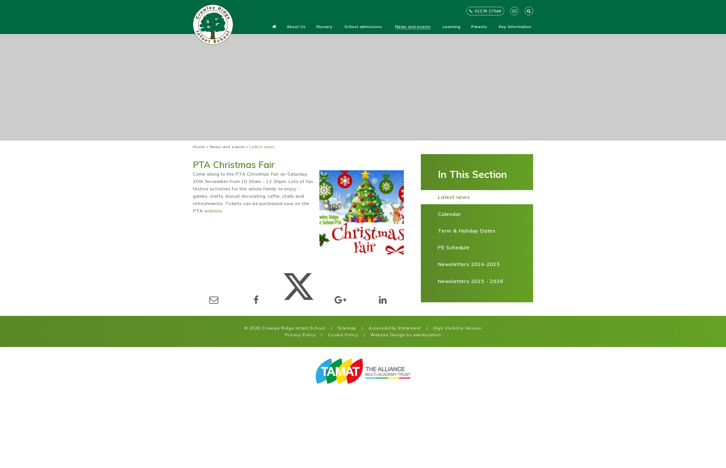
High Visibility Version (457, 328)
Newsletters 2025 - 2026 (470, 281)
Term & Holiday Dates (466, 230)
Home (199, 146)
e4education (427, 334)
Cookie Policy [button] (343, 334)
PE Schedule (454, 247)
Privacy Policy (300, 334)
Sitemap (347, 328)
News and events (227, 146)
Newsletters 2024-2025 (469, 264)
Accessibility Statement (395, 328)
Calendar (449, 214)
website (213, 211)
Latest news (262, 146)
